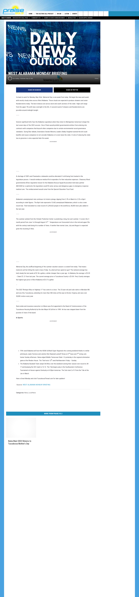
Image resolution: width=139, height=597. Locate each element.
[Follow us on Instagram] (95, 13)
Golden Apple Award (85, 18)
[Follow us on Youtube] (100, 13)
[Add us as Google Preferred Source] (85, 13)
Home (30, 14)
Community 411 (36, 18)
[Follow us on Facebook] (90, 13)
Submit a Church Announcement (54, 18)
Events (74, 14)
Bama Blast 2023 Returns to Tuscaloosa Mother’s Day (19, 442)
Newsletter (72, 18)
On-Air (59, 14)
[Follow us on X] (105, 13)
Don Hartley (16, 78)
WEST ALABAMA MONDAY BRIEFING (36, 385)
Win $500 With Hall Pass (20, 18)
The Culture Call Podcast (45, 14)
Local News (32, 393)
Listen (67, 14)
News (26, 393)
